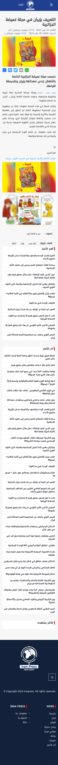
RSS (25, 722)
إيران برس (51, 92)
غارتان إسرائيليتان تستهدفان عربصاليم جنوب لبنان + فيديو (30, 473)
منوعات (52, 740)
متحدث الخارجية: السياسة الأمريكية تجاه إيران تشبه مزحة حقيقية (30, 553)
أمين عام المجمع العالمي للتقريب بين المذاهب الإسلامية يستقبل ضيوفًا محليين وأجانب (30, 490)
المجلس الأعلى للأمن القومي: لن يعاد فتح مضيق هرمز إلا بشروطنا (30, 326)
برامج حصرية (50, 727)
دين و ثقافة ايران (33, 233)
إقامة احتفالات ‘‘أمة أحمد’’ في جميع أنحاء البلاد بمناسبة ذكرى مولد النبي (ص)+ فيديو (31, 373)
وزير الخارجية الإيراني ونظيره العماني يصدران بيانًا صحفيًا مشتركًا (30, 600)
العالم (53, 722)
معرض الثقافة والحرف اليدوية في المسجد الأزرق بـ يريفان (30, 158)
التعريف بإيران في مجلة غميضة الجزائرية (31, 22)
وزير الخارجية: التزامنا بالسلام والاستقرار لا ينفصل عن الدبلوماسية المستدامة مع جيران (32, 581)
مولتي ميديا (50, 731)
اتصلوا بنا (22, 718)
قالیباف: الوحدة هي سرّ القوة (42, 303)
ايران (54, 718)
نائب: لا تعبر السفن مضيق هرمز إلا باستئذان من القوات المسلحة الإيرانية (31, 317)
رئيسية (52, 713)
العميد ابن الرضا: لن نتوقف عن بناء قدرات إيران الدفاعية (31, 309)
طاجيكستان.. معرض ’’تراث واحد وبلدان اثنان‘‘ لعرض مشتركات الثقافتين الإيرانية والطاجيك (29, 591)
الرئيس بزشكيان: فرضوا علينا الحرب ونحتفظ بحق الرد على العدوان (30, 537)
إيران (40, 92)
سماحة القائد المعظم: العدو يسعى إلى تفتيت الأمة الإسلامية (32, 266)
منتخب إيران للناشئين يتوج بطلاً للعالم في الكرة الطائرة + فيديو (30, 295)
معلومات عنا (21, 713)
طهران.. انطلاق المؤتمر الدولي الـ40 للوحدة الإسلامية (31, 545)
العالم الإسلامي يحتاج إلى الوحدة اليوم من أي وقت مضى (30, 568)
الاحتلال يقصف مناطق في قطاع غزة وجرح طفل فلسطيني (29, 561)
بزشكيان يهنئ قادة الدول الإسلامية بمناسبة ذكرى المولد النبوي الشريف (30, 285)
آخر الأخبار (51, 745)
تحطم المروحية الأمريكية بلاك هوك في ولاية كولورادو (31, 574)
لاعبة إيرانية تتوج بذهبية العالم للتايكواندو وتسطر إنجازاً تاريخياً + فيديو (31, 382)
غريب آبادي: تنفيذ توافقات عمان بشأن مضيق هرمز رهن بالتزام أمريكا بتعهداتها (31, 276)
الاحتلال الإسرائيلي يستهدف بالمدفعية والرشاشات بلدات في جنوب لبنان (30, 527)
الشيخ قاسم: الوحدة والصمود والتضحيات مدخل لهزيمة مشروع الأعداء (31, 257)
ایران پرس (32, 243)
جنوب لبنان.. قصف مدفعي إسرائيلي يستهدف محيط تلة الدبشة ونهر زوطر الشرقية (31, 401)
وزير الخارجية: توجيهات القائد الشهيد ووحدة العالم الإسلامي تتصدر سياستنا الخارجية (33, 439)
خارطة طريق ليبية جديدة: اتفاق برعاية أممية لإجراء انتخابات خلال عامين (29, 357)
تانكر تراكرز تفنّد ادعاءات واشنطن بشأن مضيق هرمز (33, 365)
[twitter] (52, 677)
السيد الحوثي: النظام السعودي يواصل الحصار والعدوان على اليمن (29, 610)
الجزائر (14, 243)
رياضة (53, 736)
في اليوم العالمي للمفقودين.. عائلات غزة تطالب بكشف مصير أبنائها (31, 391)
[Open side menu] (51, 4)
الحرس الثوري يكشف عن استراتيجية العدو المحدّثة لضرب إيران (31, 336)
